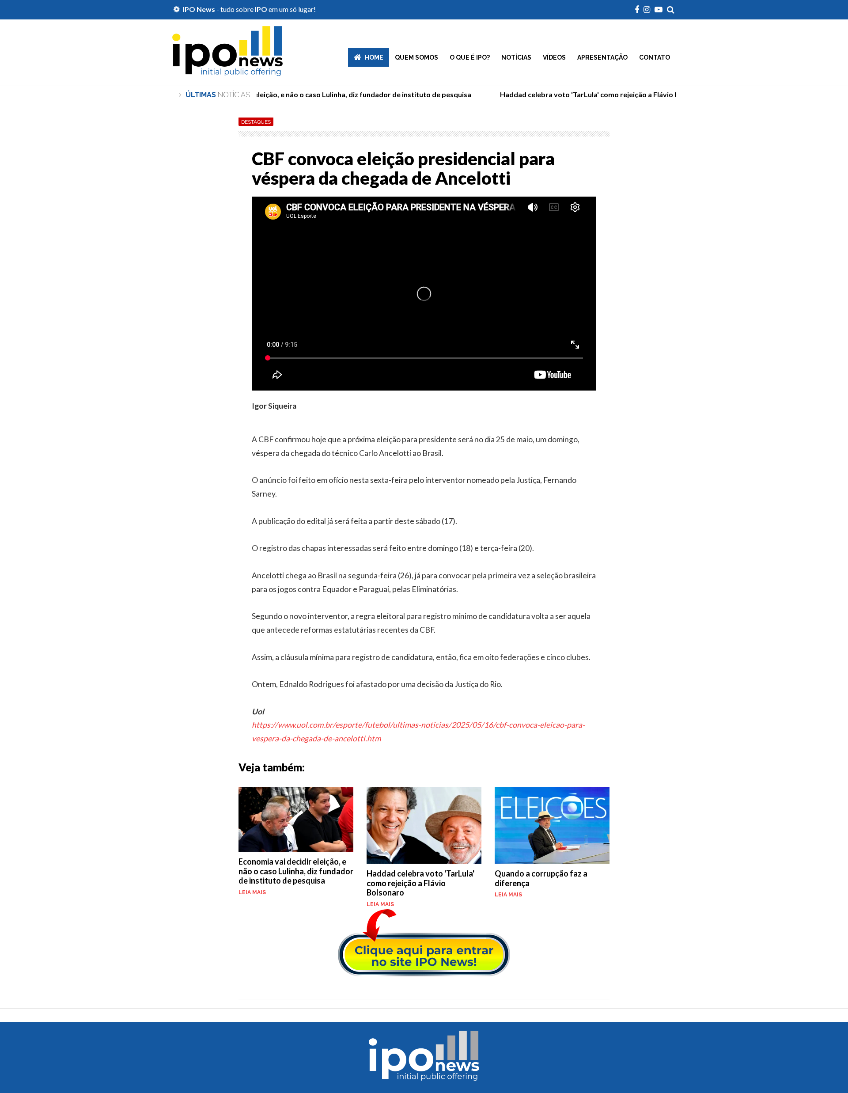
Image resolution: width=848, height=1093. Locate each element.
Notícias (516, 57)
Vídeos (554, 57)
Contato (654, 57)
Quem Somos (416, 57)
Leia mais (252, 892)
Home (374, 57)
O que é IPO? (470, 57)
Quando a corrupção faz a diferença (541, 878)
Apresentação (602, 57)
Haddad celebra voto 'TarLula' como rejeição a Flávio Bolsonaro (420, 883)
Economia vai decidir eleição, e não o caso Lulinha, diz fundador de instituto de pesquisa (295, 871)
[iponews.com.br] (227, 69)
